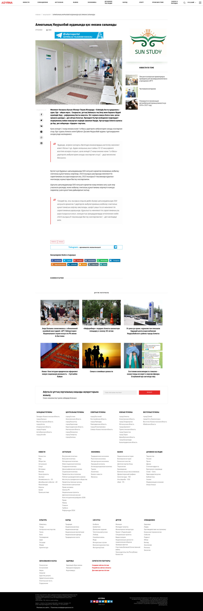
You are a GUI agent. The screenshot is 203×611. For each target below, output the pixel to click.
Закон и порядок (174, 2)
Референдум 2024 (68, 510)
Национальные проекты (70, 492)
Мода (95, 540)
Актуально (59, 2)
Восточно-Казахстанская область (155, 422)
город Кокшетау (71, 422)
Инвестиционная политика (71, 464)
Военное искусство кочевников (128, 472)
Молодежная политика (70, 461)
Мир (40, 459)
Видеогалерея (121, 537)
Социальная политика (69, 472)
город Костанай (96, 416)
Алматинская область (127, 419)
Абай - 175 (120, 482)
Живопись (42, 524)
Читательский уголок (100, 532)
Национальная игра (72, 527)
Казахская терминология (152, 532)
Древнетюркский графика (126, 474)
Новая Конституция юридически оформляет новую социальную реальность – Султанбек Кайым (60, 374)
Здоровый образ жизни (74, 565)
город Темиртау (71, 435)
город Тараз (123, 435)
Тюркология (121, 466)
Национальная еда (71, 529)
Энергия (42, 573)
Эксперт (41, 477)
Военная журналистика (101, 545)
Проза (148, 461)
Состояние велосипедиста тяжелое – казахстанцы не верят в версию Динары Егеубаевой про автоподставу (143, 374)
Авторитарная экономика (100, 461)
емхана (61, 242)
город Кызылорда (125, 440)
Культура (43, 520)
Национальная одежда (73, 535)
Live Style (96, 520)
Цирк (41, 540)
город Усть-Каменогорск (151, 419)
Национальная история (125, 456)
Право (64, 500)
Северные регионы (98, 412)
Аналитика (95, 472)
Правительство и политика (71, 474)
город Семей (147, 416)
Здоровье (147, 524)
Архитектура (43, 548)
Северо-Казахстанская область (102, 429)
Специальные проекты (123, 535)
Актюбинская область (44, 432)
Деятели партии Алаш (125, 464)
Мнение (41, 472)
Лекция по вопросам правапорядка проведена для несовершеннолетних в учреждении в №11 (153, 79)
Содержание (43, 583)
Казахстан (42, 456)
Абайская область (149, 424)
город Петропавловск (98, 427)
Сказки (148, 479)
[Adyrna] (8, 3)
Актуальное (43, 464)
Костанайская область (98, 419)
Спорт (141, 2)
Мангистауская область (44, 422)
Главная (37, 14)
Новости (26, 2)
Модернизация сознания (154, 482)
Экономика (92, 2)
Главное (65, 505)
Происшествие (158, 2)
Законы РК (66, 490)
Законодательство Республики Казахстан (126, 553)
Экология (147, 550)
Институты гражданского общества (74, 479)
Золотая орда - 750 (124, 477)
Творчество (150, 456)
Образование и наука (48, 561)
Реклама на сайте (43, 607)
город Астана (70, 416)
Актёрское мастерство (47, 529)
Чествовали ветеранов (147, 89)
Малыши (119, 524)
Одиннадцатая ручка (153, 474)
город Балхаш (71, 437)
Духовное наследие (108, 2)
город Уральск (41, 419)
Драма (148, 464)
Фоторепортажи (98, 548)
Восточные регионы (151, 412)
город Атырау (41, 429)
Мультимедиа (43, 485)
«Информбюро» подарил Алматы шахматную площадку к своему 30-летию (101, 330)
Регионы (147, 548)
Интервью (42, 469)
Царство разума (45, 576)
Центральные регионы (75, 412)
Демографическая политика (72, 469)
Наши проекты (44, 474)
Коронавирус (70, 570)
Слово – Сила (151, 472)
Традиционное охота (72, 537)
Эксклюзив (148, 545)
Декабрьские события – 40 (48, 482)
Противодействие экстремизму (155, 529)
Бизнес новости (96, 474)
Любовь (95, 535)
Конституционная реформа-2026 (73, 498)
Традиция (68, 524)
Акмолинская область (73, 419)
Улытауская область (73, 429)
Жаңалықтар (47, 14)
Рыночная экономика (98, 459)
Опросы (41, 487)
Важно (75, 2)
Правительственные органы (72, 482)
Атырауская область (43, 427)
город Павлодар (96, 422)
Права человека (67, 487)
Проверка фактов (122, 545)
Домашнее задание (100, 529)
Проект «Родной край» (123, 532)
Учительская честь (45, 581)
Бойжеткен (97, 527)
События (147, 535)
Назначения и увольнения (71, 485)
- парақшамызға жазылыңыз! (84, 247)
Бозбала (96, 524)
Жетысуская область (126, 424)
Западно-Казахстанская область (48, 416)
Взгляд (146, 542)
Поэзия (148, 459)
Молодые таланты (122, 527)
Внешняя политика (68, 459)
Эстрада (42, 542)
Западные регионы (44, 412)
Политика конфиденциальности (62, 607)
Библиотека (150, 477)
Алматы (53, 242)
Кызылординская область (128, 442)
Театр (41, 532)
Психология (43, 565)
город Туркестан (125, 432)
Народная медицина (73, 568)
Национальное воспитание (74, 532)
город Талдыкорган (126, 422)
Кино (41, 535)
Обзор (146, 540)
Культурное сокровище (154, 469)
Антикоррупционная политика (101, 466)
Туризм (93, 469)
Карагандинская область (74, 427)
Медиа (41, 545)
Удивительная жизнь (46, 578)
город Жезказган (72, 432)
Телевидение (43, 537)
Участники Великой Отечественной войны (128, 549)
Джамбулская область (127, 437)
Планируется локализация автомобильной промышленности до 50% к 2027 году (152, 103)
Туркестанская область (127, 429)
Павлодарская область (98, 424)
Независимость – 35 (46, 479)
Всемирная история (124, 459)
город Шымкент (124, 427)
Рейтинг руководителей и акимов (73, 477)
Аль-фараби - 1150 (123, 479)
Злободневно (43, 2)
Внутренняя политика (69, 456)
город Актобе (41, 435)
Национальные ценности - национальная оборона (125, 541)
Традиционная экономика (100, 456)
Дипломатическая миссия (71, 495)
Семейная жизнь (98, 537)
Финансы (94, 477)
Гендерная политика (69, 466)
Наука (41, 570)
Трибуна (65, 508)
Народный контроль (98, 464)
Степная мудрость (152, 466)
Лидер (146, 527)
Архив (41, 490)
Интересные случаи (100, 542)
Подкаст (147, 537)
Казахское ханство (124, 461)
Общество (42, 461)
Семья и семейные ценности (101, 372)
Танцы (41, 527)
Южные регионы (125, 412)
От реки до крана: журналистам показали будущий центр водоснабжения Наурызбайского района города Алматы (143, 331)
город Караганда (71, 424)
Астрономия (43, 568)
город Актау (40, 424)
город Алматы (124, 416)
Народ (125, 2)
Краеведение (122, 469)
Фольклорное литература (125, 529)
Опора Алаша (151, 485)
